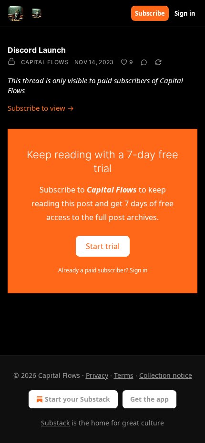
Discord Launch (37, 50)
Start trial (103, 246)
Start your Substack (77, 399)
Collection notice (165, 375)
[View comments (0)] (144, 62)
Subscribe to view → (41, 108)
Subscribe (150, 13)
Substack (55, 422)
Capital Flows (45, 62)
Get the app (149, 399)
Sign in (184, 13)
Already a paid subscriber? (102, 270)
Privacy (97, 375)
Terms (123, 375)
